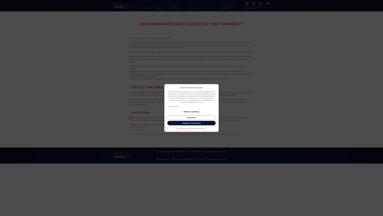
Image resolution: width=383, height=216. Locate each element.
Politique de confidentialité (197, 128)
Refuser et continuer (191, 111)
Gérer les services (173, 106)
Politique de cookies (183, 128)
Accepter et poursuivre (191, 123)
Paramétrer (191, 117)
